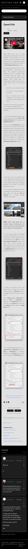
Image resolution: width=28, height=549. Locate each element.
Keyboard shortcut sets (9, 429)
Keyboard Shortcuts (15, 7)
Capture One (5, 542)
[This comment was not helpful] (24, 463)
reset (6, 106)
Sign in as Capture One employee (21, 544)
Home (2, 7)
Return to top (7, 422)
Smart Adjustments (9, 432)
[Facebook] (4, 402)
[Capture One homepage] (11, 2)
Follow (6, 33)
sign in (5, 534)
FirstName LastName (8, 460)
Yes (10, 410)
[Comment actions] (24, 465)
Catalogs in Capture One (13, 397)
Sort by (24, 452)
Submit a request (20, 417)
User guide (8, 7)
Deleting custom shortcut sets (14, 395)
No (17, 410)
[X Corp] (6, 402)
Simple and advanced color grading (13, 441)
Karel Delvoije (10, 481)
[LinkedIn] (8, 402)
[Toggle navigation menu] (24, 2)
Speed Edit (6, 435)
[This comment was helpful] (24, 458)
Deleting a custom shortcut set (11, 438)
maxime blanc (10, 499)
